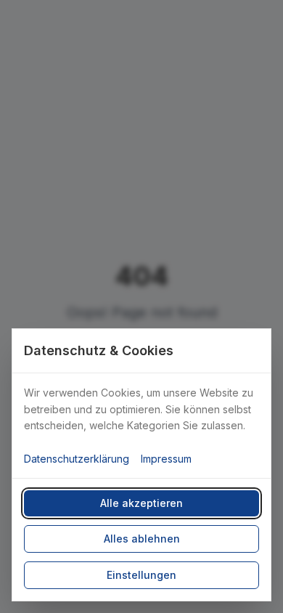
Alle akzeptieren (141, 503)
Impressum (166, 458)
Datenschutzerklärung (76, 458)
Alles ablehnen (142, 538)
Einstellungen (141, 575)
